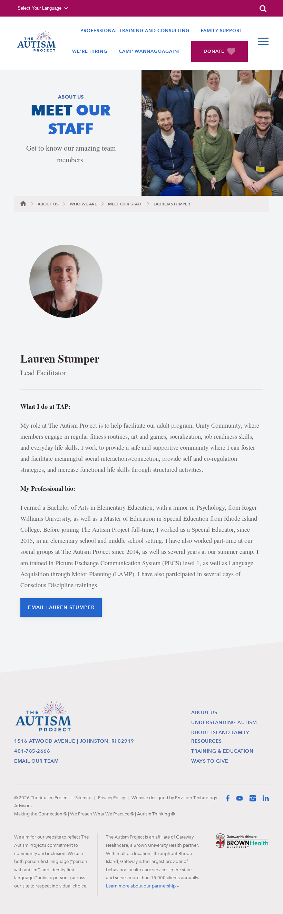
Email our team (36, 761)
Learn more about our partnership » (142, 885)
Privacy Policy (111, 797)
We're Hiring (89, 51)
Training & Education (222, 751)
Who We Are (83, 204)
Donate (214, 51)
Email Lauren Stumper (61, 607)
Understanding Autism (224, 722)
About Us (48, 204)
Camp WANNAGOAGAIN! (149, 51)
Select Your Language (39, 8)
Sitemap (83, 797)
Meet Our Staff (125, 204)
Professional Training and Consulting (134, 30)
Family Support (221, 30)
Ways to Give (209, 761)
